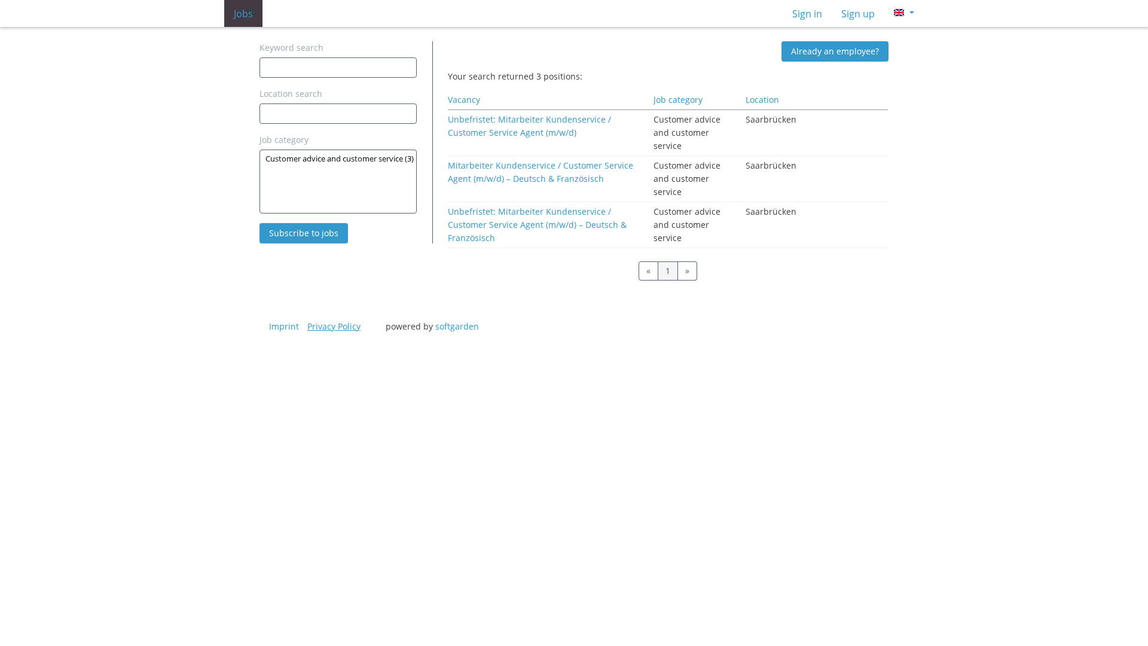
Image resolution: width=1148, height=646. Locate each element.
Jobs (243, 13)
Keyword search (291, 47)
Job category (284, 139)
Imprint (284, 326)
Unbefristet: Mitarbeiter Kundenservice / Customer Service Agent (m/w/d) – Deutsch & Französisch (537, 224)
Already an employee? (835, 51)
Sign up (858, 13)
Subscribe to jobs (303, 233)
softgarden (457, 326)
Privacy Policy (334, 326)
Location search (290, 93)
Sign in (807, 13)
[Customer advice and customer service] (338, 158)
